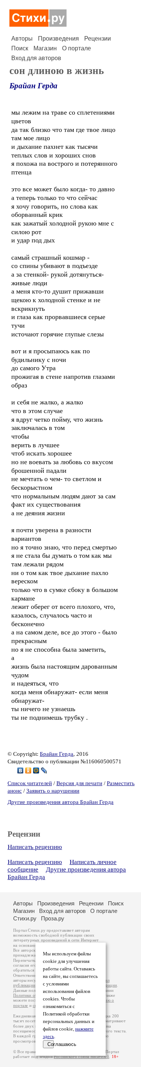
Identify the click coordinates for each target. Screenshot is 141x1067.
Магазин (45, 48)
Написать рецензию (35, 847)
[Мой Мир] (36, 770)
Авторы (22, 38)
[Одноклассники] (28, 770)
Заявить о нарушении (52, 791)
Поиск (19, 48)
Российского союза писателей (81, 1057)
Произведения (58, 38)
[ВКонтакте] (20, 770)
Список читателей (30, 783)
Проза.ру (52, 918)
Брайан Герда (33, 85)
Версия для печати (79, 783)
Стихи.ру (24, 918)
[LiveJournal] (44, 770)
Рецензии (97, 38)
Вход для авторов (36, 58)
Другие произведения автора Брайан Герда (61, 802)
